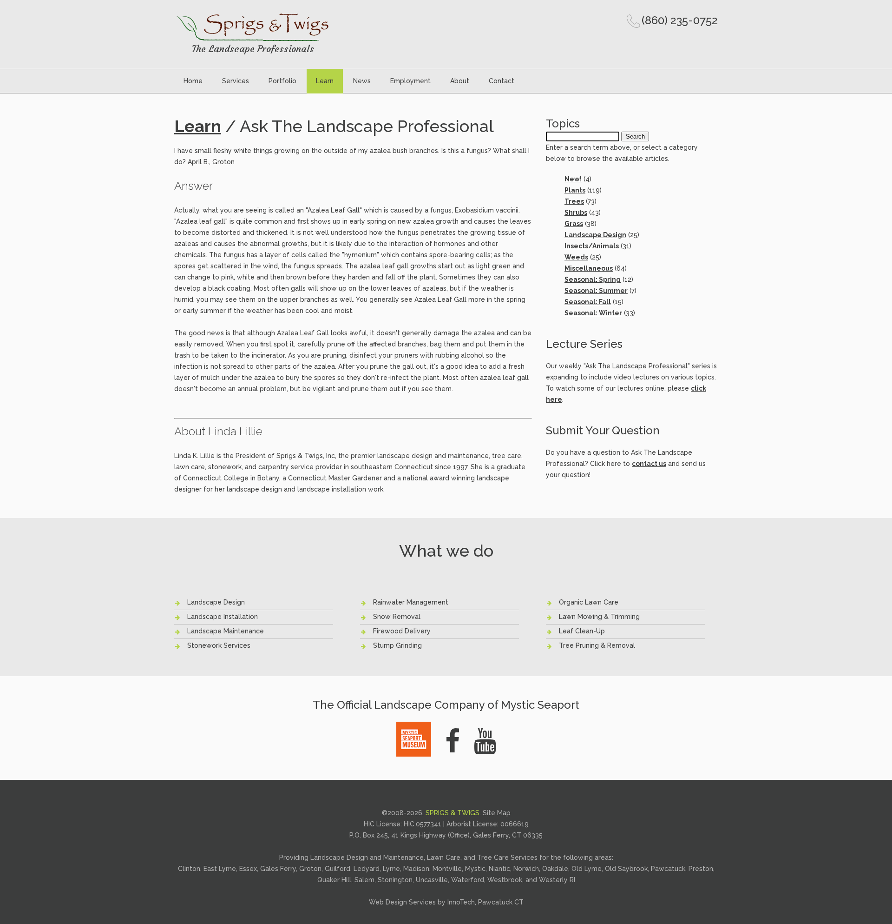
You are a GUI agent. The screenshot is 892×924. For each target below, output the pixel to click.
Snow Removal (396, 616)
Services (235, 81)
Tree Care (493, 857)
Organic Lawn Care (588, 602)
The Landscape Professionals (253, 48)
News (362, 81)
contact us (649, 463)
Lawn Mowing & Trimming (599, 616)
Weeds (576, 257)
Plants (574, 190)
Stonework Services (218, 645)
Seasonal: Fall (587, 302)
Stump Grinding (397, 645)
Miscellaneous (588, 268)
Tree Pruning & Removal (597, 645)
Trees (574, 201)
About (459, 81)
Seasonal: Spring (592, 279)
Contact (501, 81)
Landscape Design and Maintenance (367, 857)
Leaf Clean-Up (582, 631)
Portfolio (282, 81)
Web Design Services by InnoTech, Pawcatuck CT (446, 902)
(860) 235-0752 (680, 20)
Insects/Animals (591, 246)
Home (193, 81)
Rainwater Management (410, 602)
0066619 (514, 824)
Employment (410, 81)
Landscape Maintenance (225, 631)
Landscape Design (595, 235)
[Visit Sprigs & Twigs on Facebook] (452, 741)
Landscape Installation (222, 616)
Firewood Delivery (402, 631)
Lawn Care (443, 857)
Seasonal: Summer (596, 290)
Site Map (497, 813)
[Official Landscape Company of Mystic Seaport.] (413, 727)
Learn (325, 81)
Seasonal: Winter (593, 313)
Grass (573, 223)
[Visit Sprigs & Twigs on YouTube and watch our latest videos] (485, 741)
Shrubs (575, 212)
